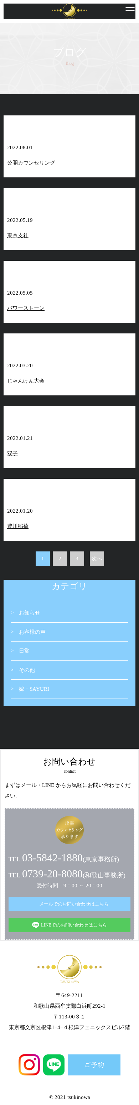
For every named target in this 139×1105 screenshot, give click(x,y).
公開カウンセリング (31, 163)
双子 (12, 453)
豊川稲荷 (18, 526)
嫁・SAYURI (34, 689)
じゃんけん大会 (26, 381)
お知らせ (29, 613)
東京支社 (18, 235)
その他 (27, 670)
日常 (24, 651)
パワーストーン (26, 308)
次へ (97, 558)
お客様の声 (32, 632)
